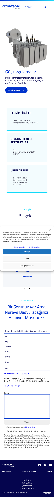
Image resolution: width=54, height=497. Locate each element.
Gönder (27, 422)
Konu (6, 393)
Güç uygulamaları (19, 247)
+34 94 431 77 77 (12, 386)
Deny (27, 258)
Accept (27, 251)
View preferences (27, 265)
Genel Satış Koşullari (27, 488)
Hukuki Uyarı (27, 480)
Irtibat (49, 471)
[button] (50, 229)
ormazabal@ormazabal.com (16, 373)
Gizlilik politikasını (30, 427)
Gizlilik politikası (34, 247)
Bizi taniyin (6, 471)
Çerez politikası (27, 485)
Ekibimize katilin (29, 471)
